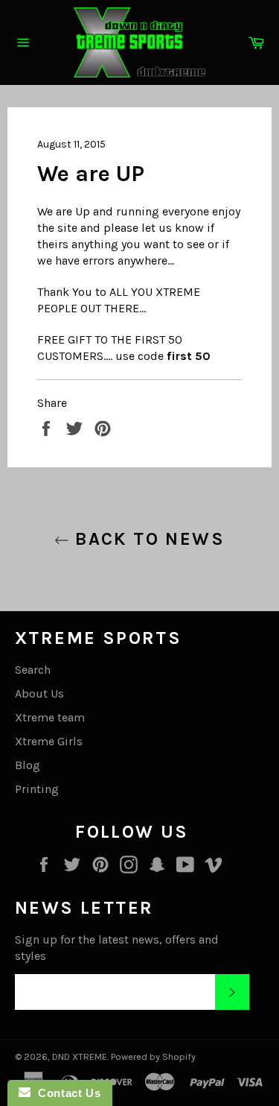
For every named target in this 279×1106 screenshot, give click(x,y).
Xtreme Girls (49, 741)
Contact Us (65, 1093)
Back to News (147, 538)
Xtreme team (50, 717)
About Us (39, 693)
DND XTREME (79, 1056)
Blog (27, 765)
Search (33, 670)
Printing (37, 789)
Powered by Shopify (153, 1056)
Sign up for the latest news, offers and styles (117, 947)
